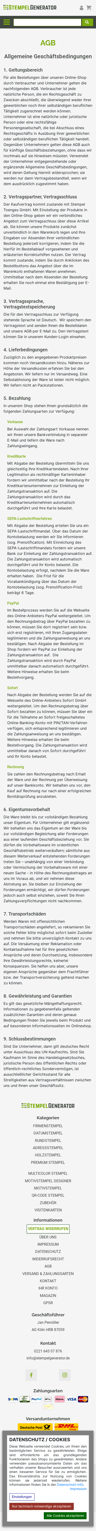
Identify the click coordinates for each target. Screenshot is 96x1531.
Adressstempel (48, 1148)
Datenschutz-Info (70, 1484)
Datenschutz (48, 1251)
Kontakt (48, 1281)
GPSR (48, 1303)
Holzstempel (48, 1155)
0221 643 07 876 (48, 1351)
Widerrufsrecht (48, 1259)
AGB (48, 1266)
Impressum (78, 1489)
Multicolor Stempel (48, 1173)
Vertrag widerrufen (48, 1229)
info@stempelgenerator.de (48, 1358)
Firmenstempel (48, 1126)
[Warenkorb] (89, 7)
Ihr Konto (48, 1288)
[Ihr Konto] (81, 7)
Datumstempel (48, 1133)
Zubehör (48, 1203)
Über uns (48, 1237)
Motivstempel (48, 1188)
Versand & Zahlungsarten (48, 1274)
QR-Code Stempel (48, 1195)
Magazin (48, 1295)
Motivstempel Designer (48, 1181)
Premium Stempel (48, 1162)
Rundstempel (48, 1140)
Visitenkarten (48, 1210)
